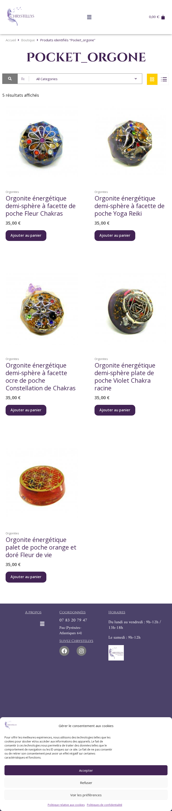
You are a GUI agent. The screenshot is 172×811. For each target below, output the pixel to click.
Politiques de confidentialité (104, 805)
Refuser (86, 782)
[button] (89, 17)
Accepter (86, 770)
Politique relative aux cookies (66, 805)
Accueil (11, 40)
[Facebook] (64, 651)
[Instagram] (81, 651)
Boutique (28, 40)
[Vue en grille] (152, 79)
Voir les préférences (86, 795)
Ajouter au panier (26, 235)
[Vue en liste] (163, 79)
